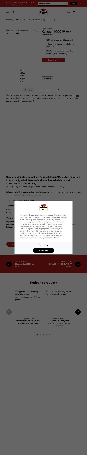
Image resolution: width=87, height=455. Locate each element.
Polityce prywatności (51, 238)
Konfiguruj (43, 245)
